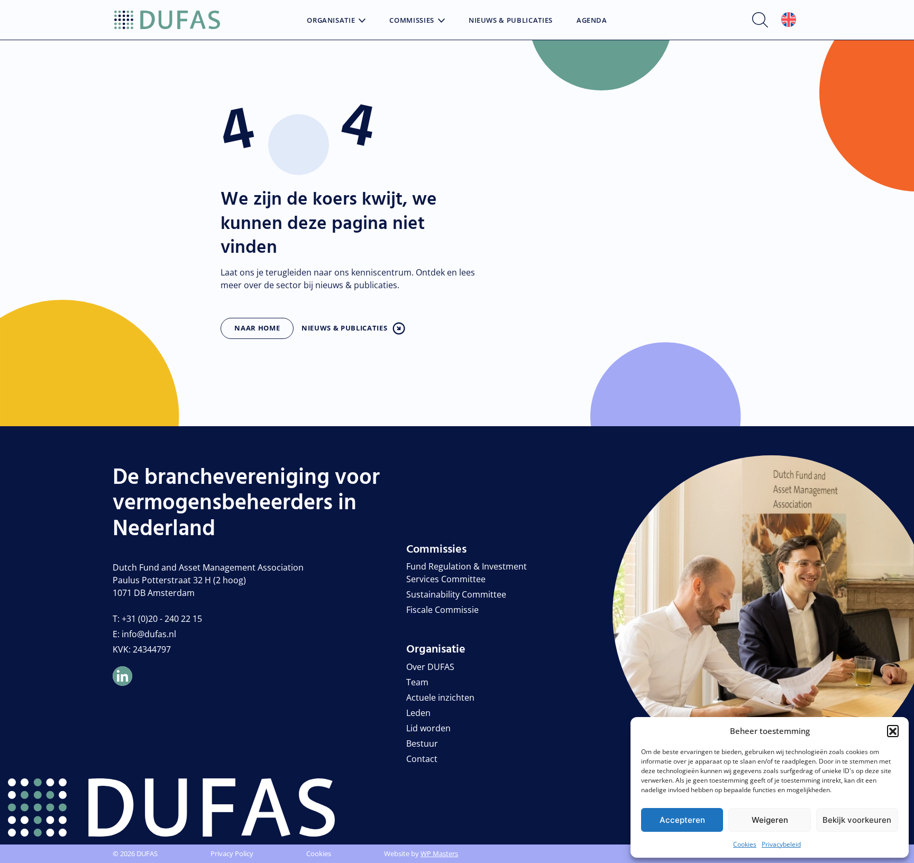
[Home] (167, 20)
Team (417, 682)
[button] (893, 731)
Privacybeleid (781, 844)
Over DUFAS (430, 667)
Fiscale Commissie (442, 610)
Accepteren (682, 820)
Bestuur (422, 743)
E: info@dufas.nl (144, 634)
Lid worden (428, 728)
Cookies (744, 844)
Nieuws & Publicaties (511, 20)
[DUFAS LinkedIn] (122, 676)
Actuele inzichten (440, 697)
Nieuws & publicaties (344, 328)
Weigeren (770, 820)
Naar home (257, 328)
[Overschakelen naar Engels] (788, 20)
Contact (421, 759)
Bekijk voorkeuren (856, 820)
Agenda (592, 20)
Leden (418, 713)
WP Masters (439, 853)
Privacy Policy (232, 853)
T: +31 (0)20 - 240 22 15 (157, 619)
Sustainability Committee (456, 594)
